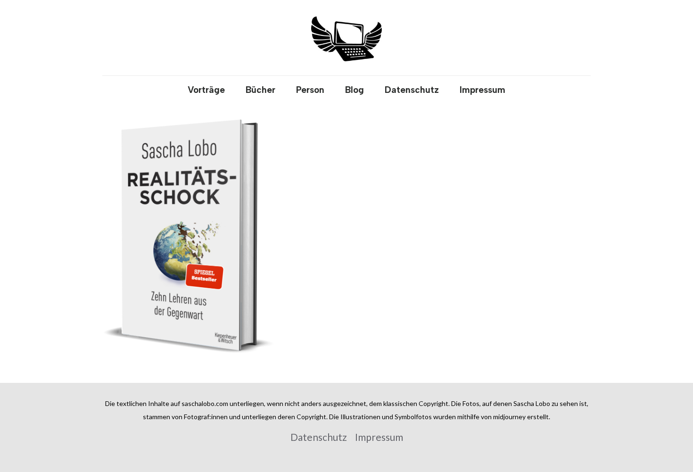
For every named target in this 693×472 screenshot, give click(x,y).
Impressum (379, 437)
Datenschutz (318, 437)
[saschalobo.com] (346, 37)
